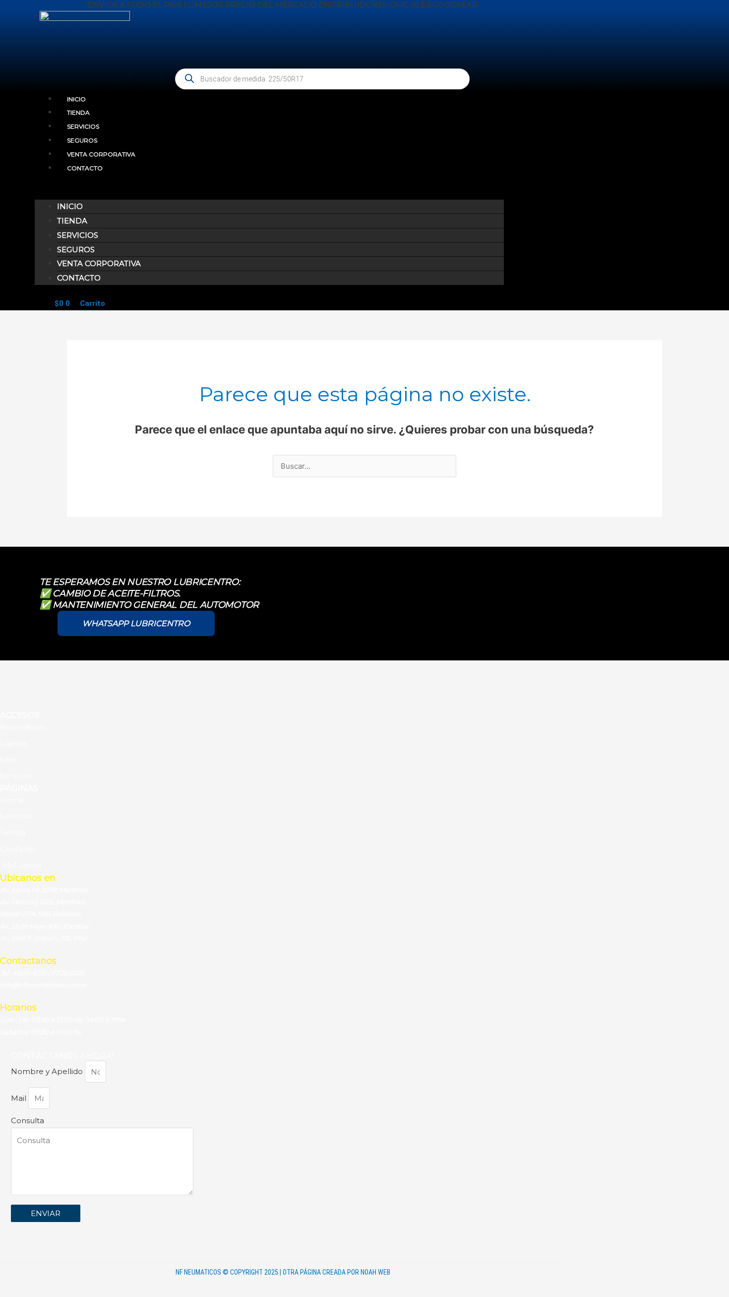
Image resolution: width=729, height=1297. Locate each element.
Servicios (83, 126)
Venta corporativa (101, 154)
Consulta (27, 1120)
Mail (19, 1098)
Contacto (85, 168)
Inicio (76, 99)
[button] (269, 193)
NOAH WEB (375, 1272)
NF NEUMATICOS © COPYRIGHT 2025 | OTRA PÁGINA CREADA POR (268, 1272)
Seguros (82, 140)
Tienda (78, 112)
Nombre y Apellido (48, 1072)
